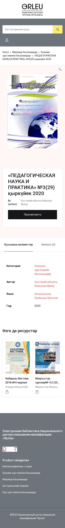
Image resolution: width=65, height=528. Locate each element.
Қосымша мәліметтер (18, 244)
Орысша (52, 297)
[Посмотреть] (7, 391)
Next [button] (58, 368)
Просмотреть (32, 214)
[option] (32, 111)
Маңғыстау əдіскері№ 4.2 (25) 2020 (46, 382)
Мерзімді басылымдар (24, 52)
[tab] (18, 244)
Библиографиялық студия (17, 466)
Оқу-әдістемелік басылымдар (19, 492)
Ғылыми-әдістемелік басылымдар (42, 270)
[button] (5, 40)
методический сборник (15, 486)
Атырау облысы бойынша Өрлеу (23, 387)
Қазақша (40, 297)
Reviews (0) (48, 244)
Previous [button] (6, 368)
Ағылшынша (42, 293)
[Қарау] (37, 391)
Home (5, 52)
